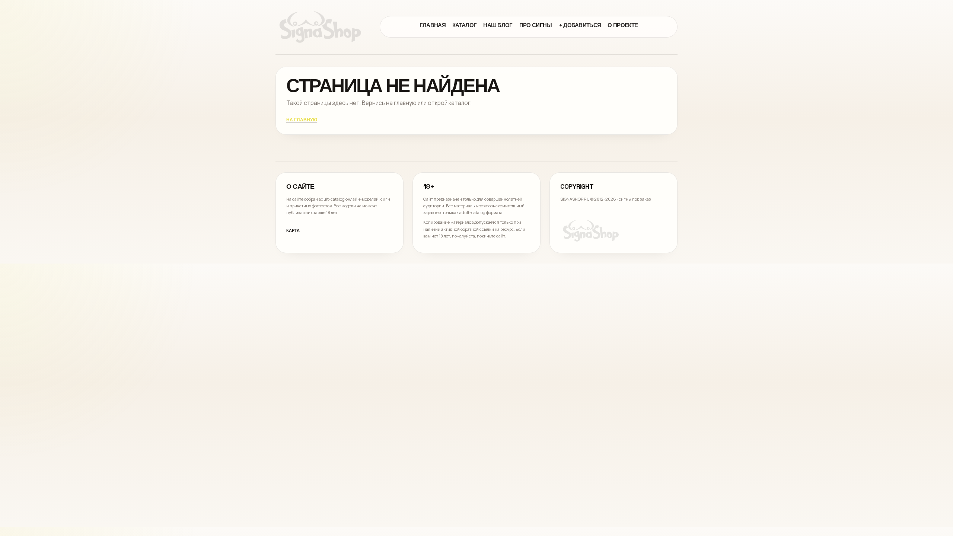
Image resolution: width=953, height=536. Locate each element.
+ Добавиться (580, 25)
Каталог (464, 25)
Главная (433, 25)
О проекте (623, 25)
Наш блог (498, 25)
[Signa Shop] (320, 27)
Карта (293, 230)
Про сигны (535, 25)
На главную (301, 120)
